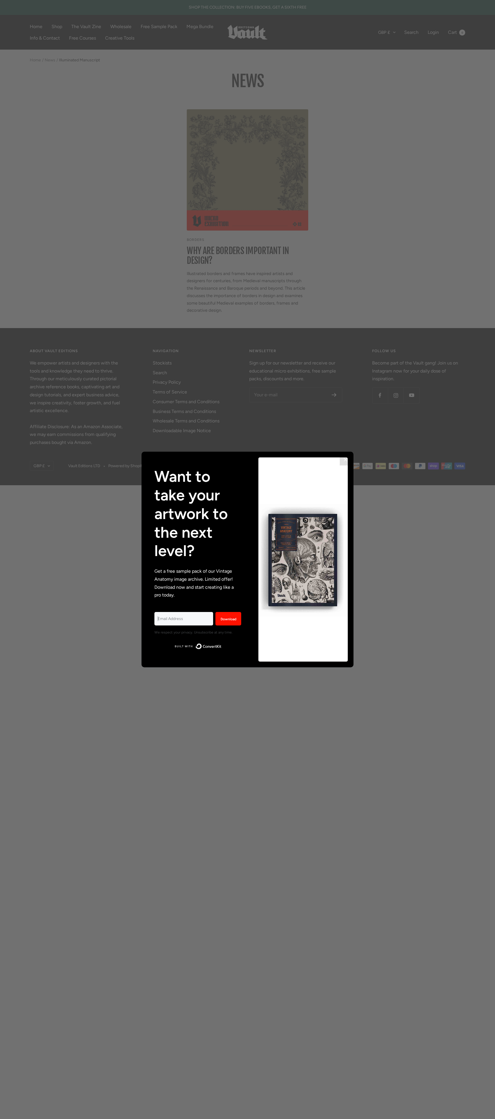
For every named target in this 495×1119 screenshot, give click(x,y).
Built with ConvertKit (221, 645)
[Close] (345, 459)
